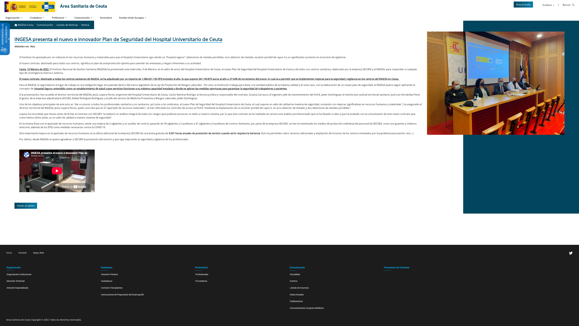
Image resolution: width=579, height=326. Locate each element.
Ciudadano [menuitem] (36, 17)
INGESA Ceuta (25, 25)
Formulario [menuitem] (106, 17)
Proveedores (201, 281)
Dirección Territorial (16, 281)
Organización (13, 267)
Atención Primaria (109, 274)
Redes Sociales (297, 294)
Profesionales (201, 274)
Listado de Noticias (67, 25)
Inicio (9, 252)
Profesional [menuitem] (58, 17)
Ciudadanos (106, 281)
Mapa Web (38, 252)
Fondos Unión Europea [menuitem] (131, 17)
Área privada (523, 4)
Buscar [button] (566, 4)
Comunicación (45, 25)
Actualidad (295, 274)
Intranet (22, 252)
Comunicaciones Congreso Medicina (307, 308)
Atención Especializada (17, 288)
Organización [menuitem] (12, 17)
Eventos (293, 281)
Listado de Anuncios (299, 288)
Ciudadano (106, 267)
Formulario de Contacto (396, 267)
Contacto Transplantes (111, 288)
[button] (549, 5)
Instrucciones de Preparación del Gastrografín (122, 294)
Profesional (201, 267)
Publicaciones (296, 301)
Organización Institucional (19, 274)
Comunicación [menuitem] (82, 17)
